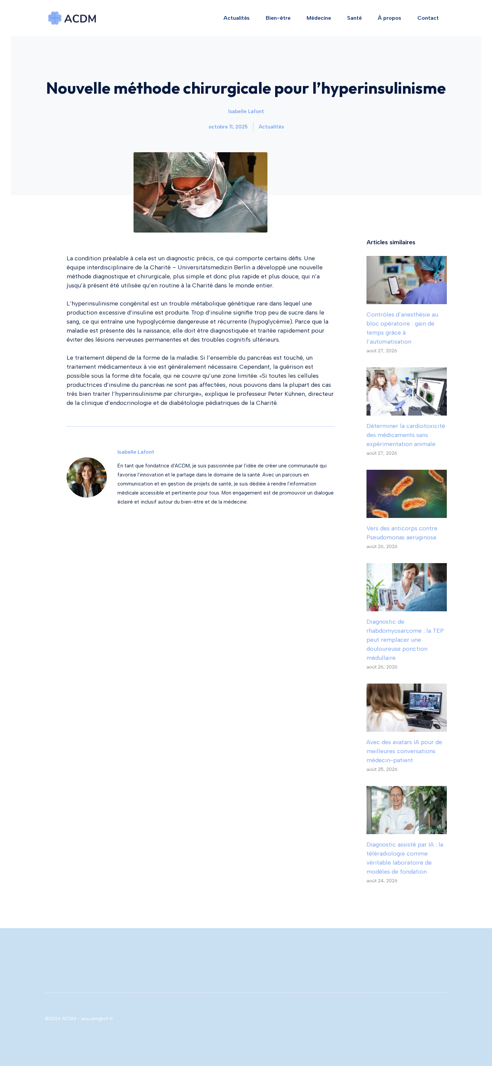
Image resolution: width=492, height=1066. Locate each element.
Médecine (319, 18)
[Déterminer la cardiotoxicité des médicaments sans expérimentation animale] (406, 411)
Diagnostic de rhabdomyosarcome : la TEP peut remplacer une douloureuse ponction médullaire (405, 639)
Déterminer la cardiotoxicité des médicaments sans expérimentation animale (405, 435)
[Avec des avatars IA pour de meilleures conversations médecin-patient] (406, 727)
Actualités (237, 18)
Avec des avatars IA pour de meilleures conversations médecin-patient (404, 751)
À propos (389, 18)
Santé (354, 18)
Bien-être (278, 18)
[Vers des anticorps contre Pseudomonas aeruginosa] (406, 513)
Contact (428, 18)
